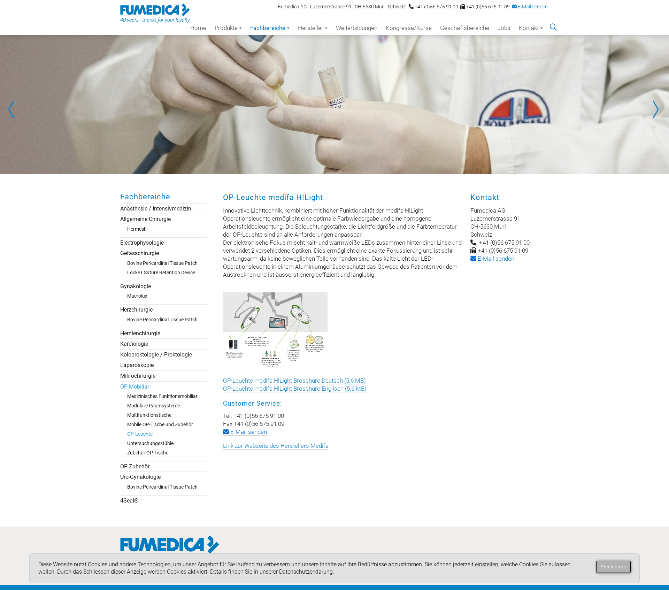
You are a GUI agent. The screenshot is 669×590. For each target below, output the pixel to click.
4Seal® (129, 500)
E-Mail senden (532, 6)
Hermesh (137, 229)
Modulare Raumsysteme (153, 405)
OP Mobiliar (134, 386)
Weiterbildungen (356, 27)
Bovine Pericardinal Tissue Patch (162, 263)
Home (198, 27)
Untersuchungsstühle (150, 443)
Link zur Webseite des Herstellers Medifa (276, 445)
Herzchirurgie (136, 309)
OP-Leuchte (140, 434)
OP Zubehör (134, 466)
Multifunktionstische (149, 415)
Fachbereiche (267, 27)
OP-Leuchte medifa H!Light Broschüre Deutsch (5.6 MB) (294, 380)
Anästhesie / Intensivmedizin (155, 208)
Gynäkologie (135, 286)
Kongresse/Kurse (409, 27)
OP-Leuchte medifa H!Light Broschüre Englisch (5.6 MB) (295, 388)
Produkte (226, 27)
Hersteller (310, 27)
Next (655, 109)
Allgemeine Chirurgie (145, 219)
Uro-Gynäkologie (140, 477)
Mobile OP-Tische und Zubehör (160, 424)
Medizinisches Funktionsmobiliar (162, 396)
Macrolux (137, 296)
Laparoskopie (137, 365)
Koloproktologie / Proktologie (156, 354)
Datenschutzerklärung (306, 571)
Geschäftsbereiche (464, 27)
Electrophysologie (142, 242)
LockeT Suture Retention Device (161, 272)
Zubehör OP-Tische (147, 452)
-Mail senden (495, 258)
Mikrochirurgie (137, 376)
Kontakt (529, 27)
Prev (13, 109)
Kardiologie (134, 343)
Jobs (504, 27)
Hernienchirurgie (140, 333)
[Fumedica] (170, 551)
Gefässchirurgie (139, 253)
